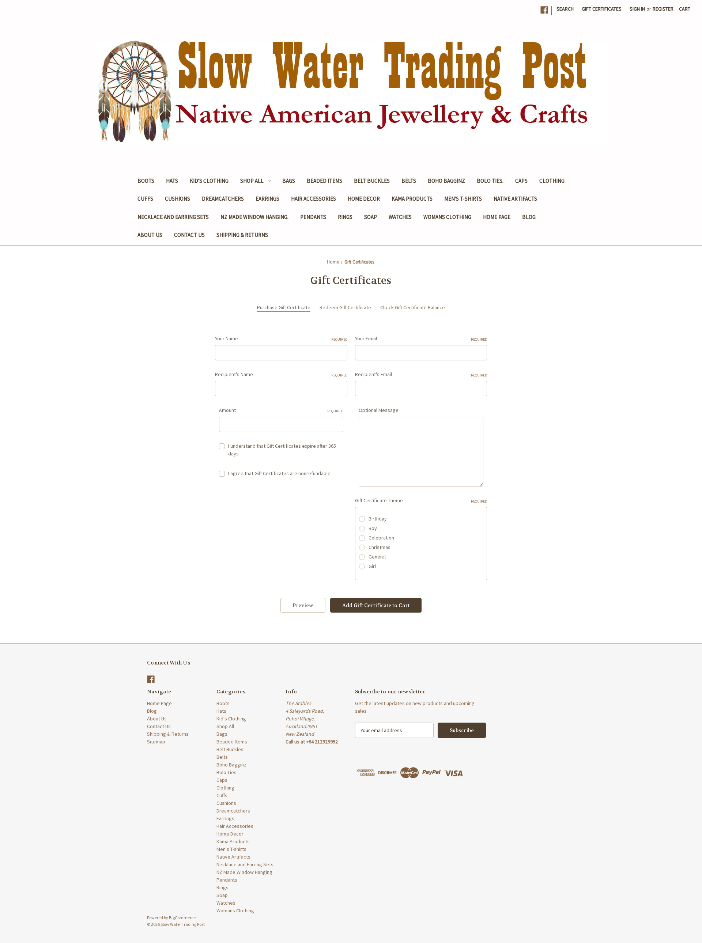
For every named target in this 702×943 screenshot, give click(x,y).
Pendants (313, 216)
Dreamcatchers (223, 198)
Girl (372, 566)
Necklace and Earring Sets (173, 216)
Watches (400, 216)
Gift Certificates (602, 8)
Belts (408, 180)
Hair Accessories (313, 198)
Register (663, 8)
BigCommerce (182, 917)
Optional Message (379, 410)
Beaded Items (324, 180)
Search (565, 8)
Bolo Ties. (490, 180)
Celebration (381, 537)
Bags (288, 180)
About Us (149, 234)
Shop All (252, 180)
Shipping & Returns (242, 234)
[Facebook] (544, 10)
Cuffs (145, 198)
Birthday (378, 518)
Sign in (637, 8)
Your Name (281, 338)
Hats (172, 180)
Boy (373, 528)
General (377, 556)
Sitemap (156, 741)
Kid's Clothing (209, 180)
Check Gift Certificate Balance (412, 307)
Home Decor (364, 198)
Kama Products (412, 198)
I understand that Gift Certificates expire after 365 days (282, 450)
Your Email (421, 338)
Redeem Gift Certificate (345, 307)
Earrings (267, 198)
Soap (370, 216)
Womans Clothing (447, 216)
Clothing (552, 180)
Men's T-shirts (463, 198)
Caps (521, 180)
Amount (281, 410)
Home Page (496, 216)
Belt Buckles (372, 180)
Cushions (177, 198)
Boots (145, 180)
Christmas (379, 547)
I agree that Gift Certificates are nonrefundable (279, 473)
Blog (529, 216)
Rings (345, 216)
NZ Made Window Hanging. (254, 216)
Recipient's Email (421, 374)
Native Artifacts (515, 198)
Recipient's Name (281, 374)
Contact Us (189, 234)
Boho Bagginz (446, 180)
